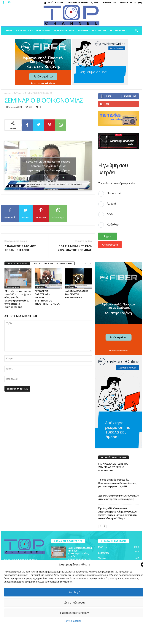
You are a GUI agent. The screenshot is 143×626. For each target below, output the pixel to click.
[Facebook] (3, 2)
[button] (136, 31)
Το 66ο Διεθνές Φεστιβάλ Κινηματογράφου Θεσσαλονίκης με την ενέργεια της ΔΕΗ (117, 483)
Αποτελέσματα (110, 244)
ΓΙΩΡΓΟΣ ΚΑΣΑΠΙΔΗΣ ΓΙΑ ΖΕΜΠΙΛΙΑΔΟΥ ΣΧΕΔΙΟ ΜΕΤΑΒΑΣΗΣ (113, 467)
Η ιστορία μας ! (119, 30)
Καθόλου (113, 224)
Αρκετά (111, 203)
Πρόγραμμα (43, 30)
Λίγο (110, 214)
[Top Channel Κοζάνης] (71, 15)
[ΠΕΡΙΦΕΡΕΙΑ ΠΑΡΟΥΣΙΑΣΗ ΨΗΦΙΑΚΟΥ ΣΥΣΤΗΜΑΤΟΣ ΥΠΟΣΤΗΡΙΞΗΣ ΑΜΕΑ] (48, 278)
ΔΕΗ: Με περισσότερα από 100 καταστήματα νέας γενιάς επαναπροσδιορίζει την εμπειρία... (80, 554)
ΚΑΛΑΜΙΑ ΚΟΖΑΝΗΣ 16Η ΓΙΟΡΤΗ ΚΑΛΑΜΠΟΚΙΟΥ (76, 294)
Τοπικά (102, 558)
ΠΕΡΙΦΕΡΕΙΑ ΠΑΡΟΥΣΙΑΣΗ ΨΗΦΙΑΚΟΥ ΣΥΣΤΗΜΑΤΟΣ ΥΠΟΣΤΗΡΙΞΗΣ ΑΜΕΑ (47, 297)
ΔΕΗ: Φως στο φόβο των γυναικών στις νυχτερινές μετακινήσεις (118, 497)
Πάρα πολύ (114, 193)
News (9, 30)
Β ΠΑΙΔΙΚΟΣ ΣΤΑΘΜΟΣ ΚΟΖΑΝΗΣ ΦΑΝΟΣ (20, 248)
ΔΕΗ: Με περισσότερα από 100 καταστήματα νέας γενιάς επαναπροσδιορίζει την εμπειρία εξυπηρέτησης (17, 299)
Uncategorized (12, 287)
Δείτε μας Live (24, 30)
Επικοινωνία (109, 2)
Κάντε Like (130, 96)
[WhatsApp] (60, 125)
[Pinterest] (49, 125)
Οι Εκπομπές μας (64, 30)
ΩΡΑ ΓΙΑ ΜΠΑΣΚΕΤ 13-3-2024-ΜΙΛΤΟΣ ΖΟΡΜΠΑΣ (75, 248)
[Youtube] (9, 2)
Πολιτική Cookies (72, 621)
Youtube (83, 30)
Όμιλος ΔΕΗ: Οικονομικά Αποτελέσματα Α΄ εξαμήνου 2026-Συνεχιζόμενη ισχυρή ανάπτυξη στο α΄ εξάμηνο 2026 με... (117, 513)
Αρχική (7, 93)
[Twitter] (38, 125)
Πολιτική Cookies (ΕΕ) (130, 2)
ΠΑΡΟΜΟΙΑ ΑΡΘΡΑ (17, 263)
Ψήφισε (108, 236)
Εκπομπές (103, 553)
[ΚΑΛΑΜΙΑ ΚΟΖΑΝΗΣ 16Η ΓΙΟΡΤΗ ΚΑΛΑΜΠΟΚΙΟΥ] (78, 278)
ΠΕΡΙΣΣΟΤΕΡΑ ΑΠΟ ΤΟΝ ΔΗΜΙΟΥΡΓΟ (52, 263)
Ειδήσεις (18, 93)
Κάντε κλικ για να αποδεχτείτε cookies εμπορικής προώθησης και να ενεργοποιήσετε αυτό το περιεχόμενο (48, 165)
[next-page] (90, 263)
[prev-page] (85, 263)
